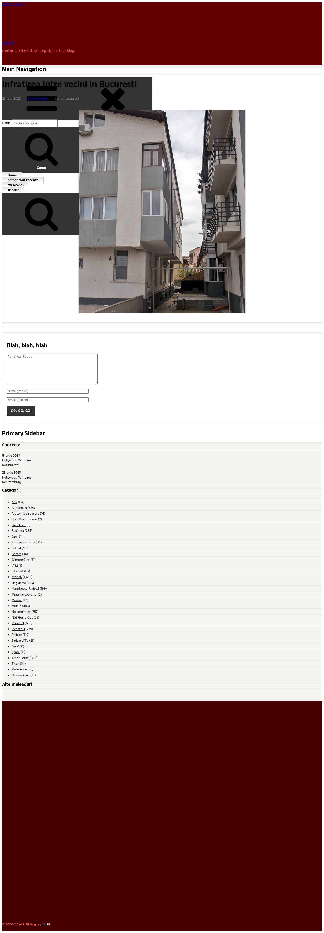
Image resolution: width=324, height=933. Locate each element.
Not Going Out (22, 617)
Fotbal (16, 548)
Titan (15, 663)
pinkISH (8, 42)
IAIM (15, 565)
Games (16, 554)
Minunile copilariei (24, 594)
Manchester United (25, 588)
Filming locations (24, 542)
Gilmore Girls (21, 559)
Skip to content (13, 4)
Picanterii (18, 629)
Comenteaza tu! (67, 98)
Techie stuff (20, 658)
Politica (17, 634)
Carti (15, 536)
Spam (16, 652)
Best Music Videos (24, 519)
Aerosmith (19, 508)
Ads (14, 502)
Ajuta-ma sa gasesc (25, 513)
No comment (38, 98)
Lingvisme (19, 583)
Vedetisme (19, 669)
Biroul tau (19, 525)
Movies (17, 600)
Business (18, 531)
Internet (17, 571)
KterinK (17, 577)
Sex (14, 646)
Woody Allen (21, 675)
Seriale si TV (20, 640)
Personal (18, 623)
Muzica (16, 606)
